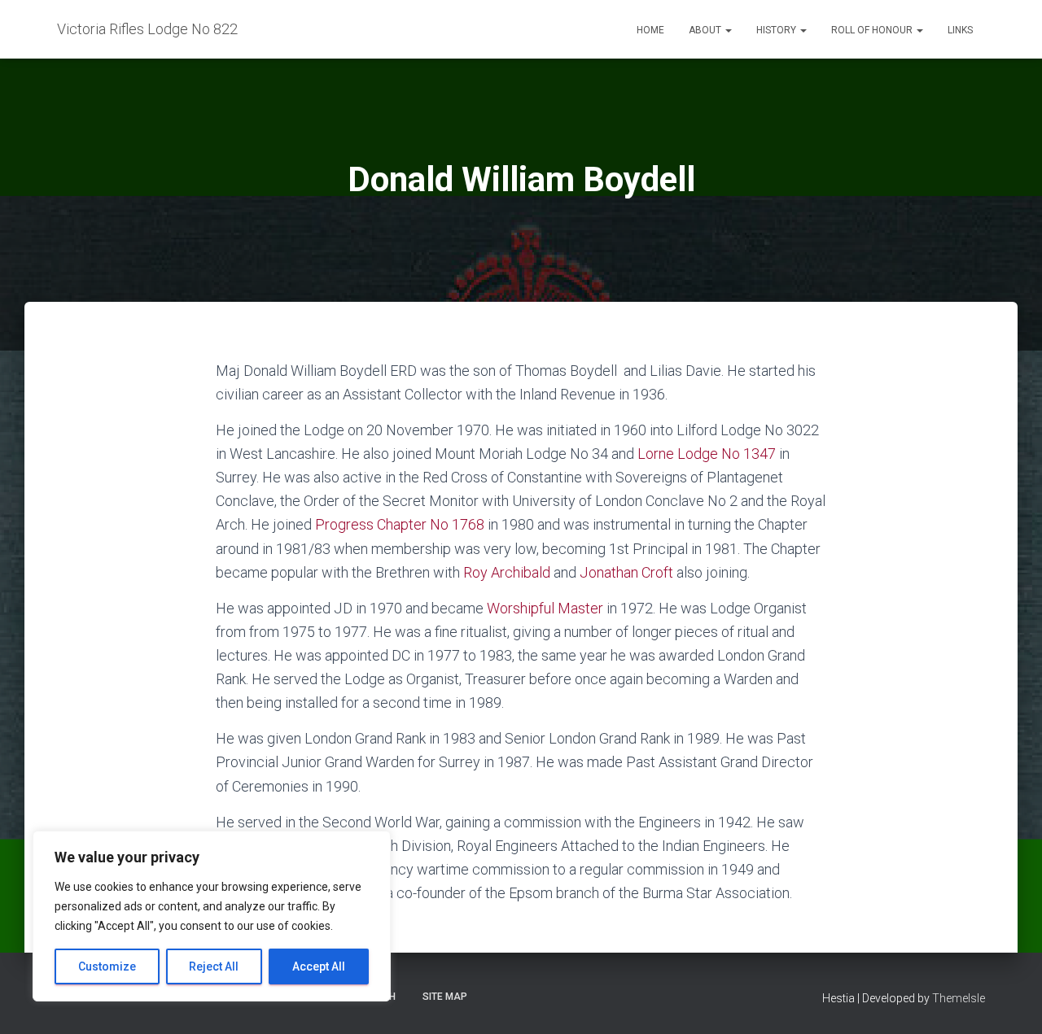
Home (650, 30)
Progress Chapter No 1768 (399, 524)
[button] (728, 30)
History (777, 30)
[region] (212, 916)
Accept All (318, 966)
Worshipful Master (545, 608)
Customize (107, 966)
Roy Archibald (506, 572)
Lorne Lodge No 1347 (706, 453)
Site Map (444, 996)
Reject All (214, 966)
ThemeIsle (958, 998)
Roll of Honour (873, 30)
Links (960, 30)
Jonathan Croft (626, 572)
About (706, 30)
